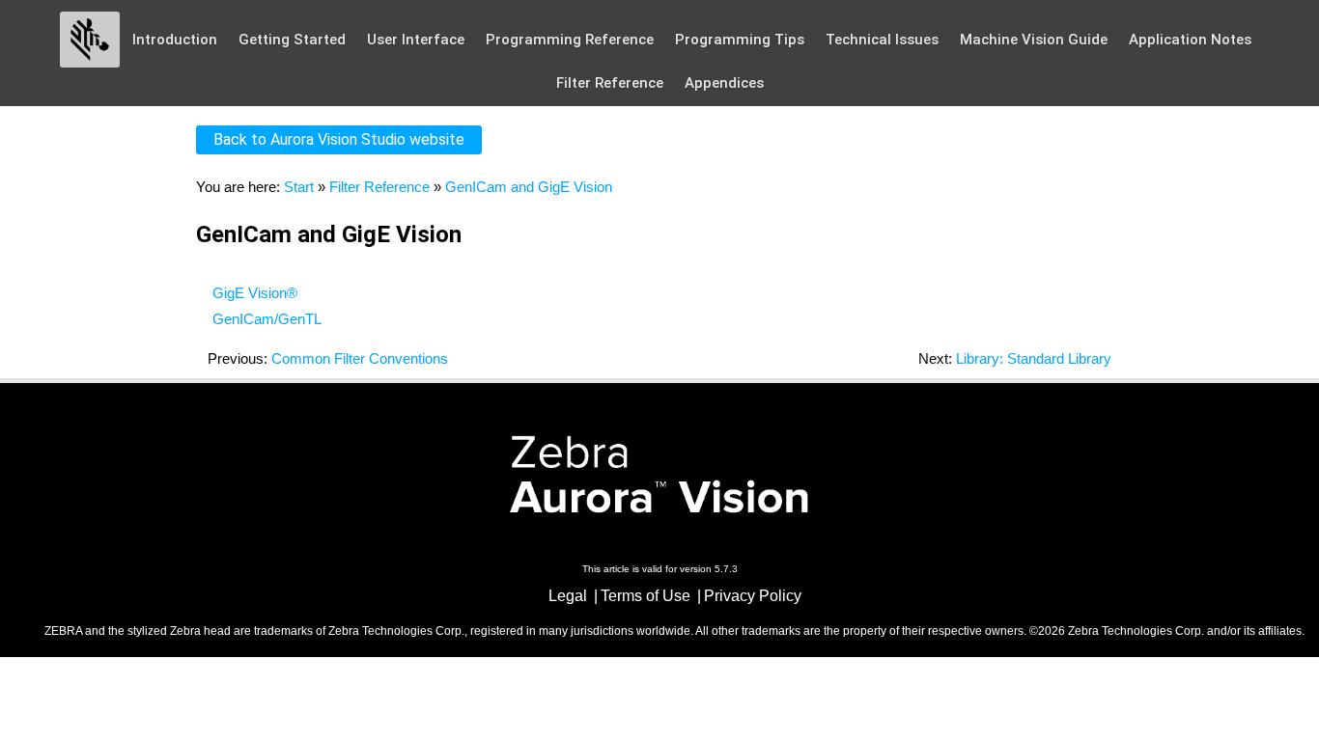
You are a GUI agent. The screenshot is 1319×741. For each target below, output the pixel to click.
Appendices (724, 83)
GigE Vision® (254, 293)
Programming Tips (739, 39)
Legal (567, 596)
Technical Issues (882, 39)
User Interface (415, 39)
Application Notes (1190, 39)
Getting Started (292, 39)
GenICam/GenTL (267, 319)
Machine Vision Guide (1034, 39)
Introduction (174, 39)
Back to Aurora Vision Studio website (338, 139)
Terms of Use (645, 596)
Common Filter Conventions (359, 358)
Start (299, 186)
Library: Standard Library (1033, 358)
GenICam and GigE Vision (528, 186)
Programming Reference (570, 39)
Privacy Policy (752, 596)
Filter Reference (609, 83)
